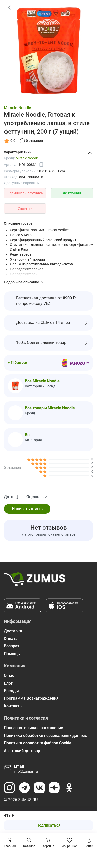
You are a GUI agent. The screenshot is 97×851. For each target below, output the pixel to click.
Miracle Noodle (17, 107)
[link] (9, 7)
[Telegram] (24, 787)
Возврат (11, 646)
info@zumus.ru (26, 771)
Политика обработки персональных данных (45, 735)
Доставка (13, 631)
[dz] (54, 787)
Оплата (11, 638)
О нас (9, 675)
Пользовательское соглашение (33, 727)
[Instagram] (9, 787)
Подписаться (48, 825)
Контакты (13, 706)
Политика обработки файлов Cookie (37, 743)
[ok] (69, 787)
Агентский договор (22, 750)
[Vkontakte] (39, 787)
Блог (8, 683)
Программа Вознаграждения (31, 698)
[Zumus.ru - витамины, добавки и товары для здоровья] (34, 581)
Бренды (11, 690)
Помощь (12, 653)
